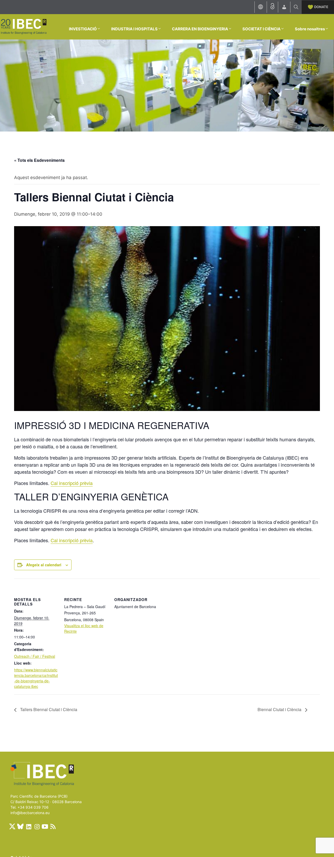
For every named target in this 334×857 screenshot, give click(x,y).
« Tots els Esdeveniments (39, 160)
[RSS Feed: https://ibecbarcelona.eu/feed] (53, 826)
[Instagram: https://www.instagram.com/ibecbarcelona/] (37, 826)
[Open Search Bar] (296, 7)
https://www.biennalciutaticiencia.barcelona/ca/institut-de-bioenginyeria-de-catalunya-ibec (36, 678)
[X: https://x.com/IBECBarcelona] (12, 826)
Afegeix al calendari (43, 564)
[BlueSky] (20, 826)
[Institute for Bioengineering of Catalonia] (23, 26)
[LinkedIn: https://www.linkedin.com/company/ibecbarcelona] (28, 826)
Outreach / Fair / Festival (34, 656)
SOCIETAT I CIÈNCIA (261, 28)
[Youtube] (45, 826)
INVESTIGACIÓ (83, 28)
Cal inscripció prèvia (72, 482)
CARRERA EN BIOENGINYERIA (200, 28)
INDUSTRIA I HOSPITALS (134, 28)
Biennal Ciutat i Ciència (280, 709)
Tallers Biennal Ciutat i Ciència (48, 709)
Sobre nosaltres (310, 28)
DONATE (321, 7)
